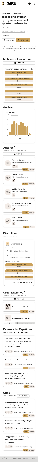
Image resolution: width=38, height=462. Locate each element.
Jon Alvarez (13, 46)
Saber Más (19, 63)
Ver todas (19, 299)
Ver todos (19, 154)
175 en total (14, 115)
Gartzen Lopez (6, 46)
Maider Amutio (20, 46)
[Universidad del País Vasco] (13, 166)
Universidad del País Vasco (22, 307)
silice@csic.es (19, 460)
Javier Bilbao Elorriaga (21, 203)
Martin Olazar (17, 174)
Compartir (8, 40)
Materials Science (28, 244)
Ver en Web (23, 40)
